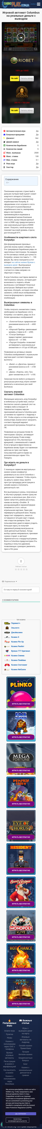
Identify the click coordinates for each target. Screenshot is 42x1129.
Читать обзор (27, 78)
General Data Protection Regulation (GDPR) (20, 1106)
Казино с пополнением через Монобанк (9, 1080)
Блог (25, 1064)
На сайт (14, 78)
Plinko (9, 1038)
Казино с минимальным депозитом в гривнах (25, 1071)
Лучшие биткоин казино (25, 1052)
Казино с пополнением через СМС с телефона (9, 1045)
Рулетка (9, 1034)
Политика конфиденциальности (17, 1120)
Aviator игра (9, 1030)
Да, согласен (20, 1114)
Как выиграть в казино (10, 1071)
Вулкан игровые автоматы (9, 1055)
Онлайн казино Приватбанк (25, 1046)
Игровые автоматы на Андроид (25, 1039)
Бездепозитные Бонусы (25, 1059)
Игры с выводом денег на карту (25, 1031)
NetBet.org (35, 4)
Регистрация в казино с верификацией (9, 1064)
